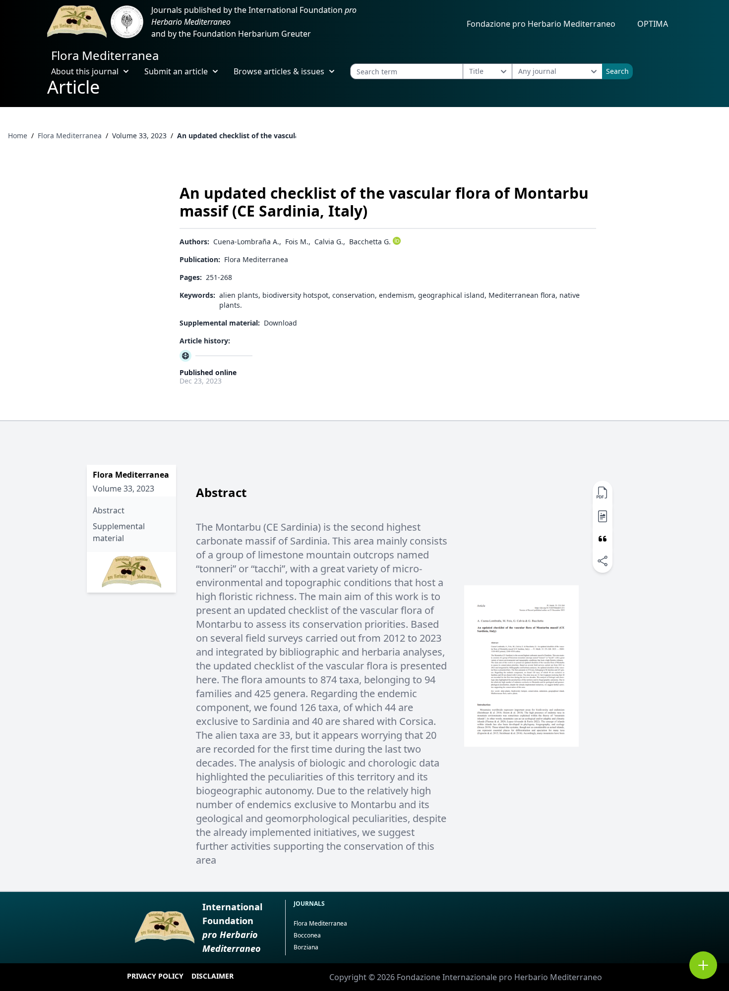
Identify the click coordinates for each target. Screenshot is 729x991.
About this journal (85, 71)
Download (280, 323)
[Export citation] (602, 538)
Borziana (306, 947)
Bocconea (307, 935)
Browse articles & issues (279, 71)
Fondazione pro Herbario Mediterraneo (541, 23)
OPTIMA (652, 23)
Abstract (108, 510)
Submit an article (176, 71)
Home (17, 135)
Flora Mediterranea (105, 55)
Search (617, 71)
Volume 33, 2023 (139, 135)
